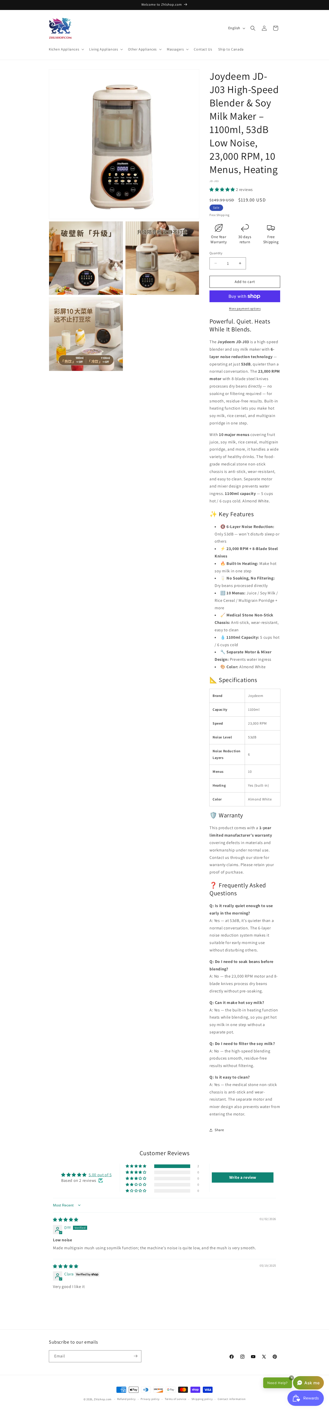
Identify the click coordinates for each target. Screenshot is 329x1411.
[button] (66, 49)
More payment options (245, 308)
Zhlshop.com (103, 1399)
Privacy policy (150, 1399)
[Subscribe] (135, 1356)
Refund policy (126, 1399)
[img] (65, 1219)
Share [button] (219, 1130)
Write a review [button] (242, 1177)
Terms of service (175, 1399)
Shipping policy (202, 1399)
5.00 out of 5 (100, 1174)
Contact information (231, 1399)
